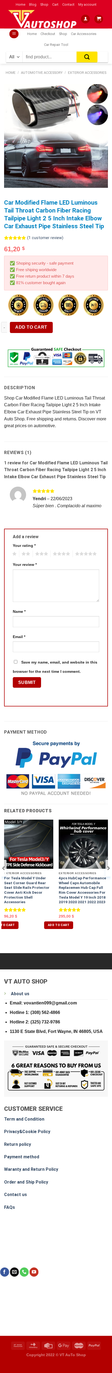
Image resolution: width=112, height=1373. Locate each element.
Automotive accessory (42, 73)
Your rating (24, 545)
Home (20, 4)
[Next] (108, 879)
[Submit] (87, 57)
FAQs (9, 1207)
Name (19, 611)
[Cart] (98, 19)
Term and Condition (24, 1119)
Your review (25, 564)
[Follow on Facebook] (4, 1272)
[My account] (85, 19)
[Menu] (14, 34)
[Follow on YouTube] (33, 1272)
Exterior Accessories (87, 73)
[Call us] (24, 1272)
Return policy (17, 1144)
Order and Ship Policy (26, 1182)
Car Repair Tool (56, 45)
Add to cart (31, 327)
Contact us (15, 1194)
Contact (68, 4)
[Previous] (4, 879)
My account (87, 4)
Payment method (21, 1156)
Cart (55, 4)
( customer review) (45, 238)
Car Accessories (84, 34)
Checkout (48, 34)
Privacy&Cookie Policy (27, 1131)
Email (19, 637)
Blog (32, 4)
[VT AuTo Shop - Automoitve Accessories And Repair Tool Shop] (43, 19)
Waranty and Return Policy (31, 1169)
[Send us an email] (14, 1272)
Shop (44, 4)
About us (20, 993)
